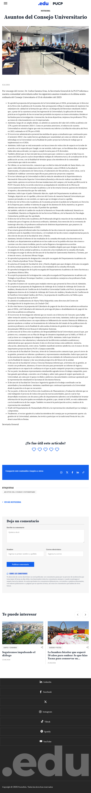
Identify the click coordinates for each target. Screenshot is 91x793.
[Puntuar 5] (57, 450)
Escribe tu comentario (15, 527)
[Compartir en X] (67, 472)
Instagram (47, 712)
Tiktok (47, 721)
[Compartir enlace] (42, 647)
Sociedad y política (9, 647)
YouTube (47, 741)
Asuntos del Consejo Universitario (19, 492)
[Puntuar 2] (39, 450)
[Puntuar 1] (34, 450)
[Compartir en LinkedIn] (77, 472)
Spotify (47, 731)
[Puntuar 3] (45, 450)
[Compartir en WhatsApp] (61, 472)
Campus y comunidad (55, 647)
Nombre (10, 549)
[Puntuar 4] (51, 450)
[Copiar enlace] (83, 472)
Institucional (45, 10)
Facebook (47, 692)
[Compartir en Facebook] (72, 472)
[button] (85, 614)
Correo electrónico (53, 549)
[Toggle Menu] (5, 3)
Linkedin (47, 682)
